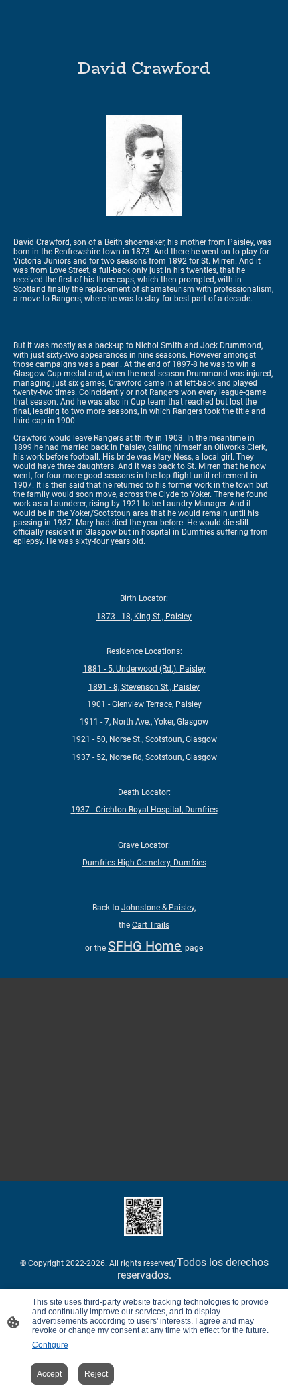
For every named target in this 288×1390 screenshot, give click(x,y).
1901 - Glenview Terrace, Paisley (144, 704)
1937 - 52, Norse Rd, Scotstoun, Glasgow (144, 757)
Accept (49, 1374)
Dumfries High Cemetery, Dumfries (144, 862)
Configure (50, 1345)
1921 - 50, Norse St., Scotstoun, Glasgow (144, 739)
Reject (96, 1374)
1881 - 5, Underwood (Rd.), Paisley (144, 669)
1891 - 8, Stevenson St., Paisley (144, 687)
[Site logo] (143, 1216)
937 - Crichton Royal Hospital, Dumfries (144, 809)
